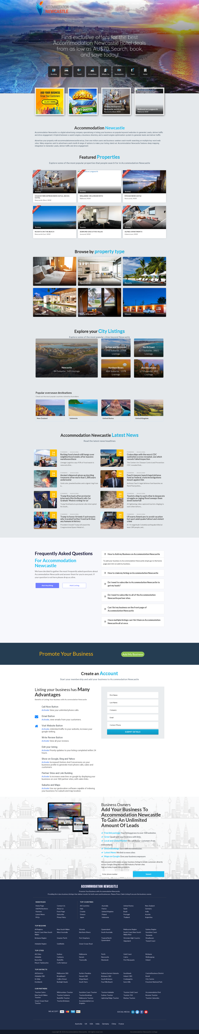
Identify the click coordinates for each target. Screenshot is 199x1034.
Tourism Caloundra (152, 998)
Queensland (105, 929)
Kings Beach (83, 979)
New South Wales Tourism (41, 996)
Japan (82, 917)
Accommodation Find (153, 992)
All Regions (39, 929)
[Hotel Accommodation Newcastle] (145, 71)
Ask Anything (47, 585)
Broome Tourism (151, 995)
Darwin (81, 957)
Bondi (148, 976)
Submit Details (132, 732)
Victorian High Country (131, 938)
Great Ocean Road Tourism (41, 1002)
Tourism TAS (128, 995)
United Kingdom (141, 418)
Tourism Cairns (40, 992)
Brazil (125, 911)
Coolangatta (127, 979)
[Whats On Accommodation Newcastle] (105, 71)
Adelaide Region (41, 944)
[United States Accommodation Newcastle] (115, 407)
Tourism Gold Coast (130, 992)
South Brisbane (106, 979)
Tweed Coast (150, 941)
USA (91, 1024)
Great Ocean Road (86, 944)
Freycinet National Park (154, 982)
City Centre (150, 979)
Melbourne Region (130, 929)
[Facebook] (142, 1012)
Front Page (61, 911)
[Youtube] (146, 1012)
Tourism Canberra (63, 995)
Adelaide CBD (40, 976)
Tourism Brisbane (63, 1001)
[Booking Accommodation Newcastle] (53, 71)
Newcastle (105, 957)
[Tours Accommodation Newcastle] (132, 71)
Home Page (40, 906)
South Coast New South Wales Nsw (132, 933)
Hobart (148, 960)
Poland (104, 914)
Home (106, 4)
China (114, 1024)
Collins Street (62, 979)
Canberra (60, 957)
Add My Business (132, 654)
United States (108, 418)
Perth (103, 954)
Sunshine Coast (151, 932)
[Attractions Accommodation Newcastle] (92, 71)
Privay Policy (61, 917)
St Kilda (37, 979)
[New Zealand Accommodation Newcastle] (50, 407)
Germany (148, 909)
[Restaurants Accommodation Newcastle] (119, 71)
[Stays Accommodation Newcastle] (66, 71)
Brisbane (149, 954)
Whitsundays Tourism (65, 992)
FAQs (38, 917)
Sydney (59, 954)
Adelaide (38, 957)
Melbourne (83, 954)
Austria (147, 914)
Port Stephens (84, 938)
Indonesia (74, 418)
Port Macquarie (129, 960)
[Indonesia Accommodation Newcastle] (83, 407)
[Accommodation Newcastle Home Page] (52, 8)
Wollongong (150, 957)
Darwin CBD (83, 976)
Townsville (83, 960)
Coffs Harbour (62, 963)
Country (159, 4)
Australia (105, 906)
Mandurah (104, 960)
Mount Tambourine (41, 963)
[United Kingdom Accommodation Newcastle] (148, 407)
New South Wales (63, 929)
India (147, 911)
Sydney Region (151, 929)
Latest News (124, 4)
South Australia (106, 932)
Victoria (82, 929)
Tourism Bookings (85, 995)
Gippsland (127, 941)
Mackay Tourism (129, 998)
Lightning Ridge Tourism (110, 998)
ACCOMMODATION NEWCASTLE (99, 886)
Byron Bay (38, 960)
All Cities (38, 954)
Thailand (126, 917)
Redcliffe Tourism (63, 998)
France (104, 909)
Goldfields (60, 944)
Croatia (82, 911)
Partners (113, 4)
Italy (81, 909)
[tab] (132, 554)
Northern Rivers (85, 932)
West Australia (62, 932)
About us (60, 909)
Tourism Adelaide (107, 992)
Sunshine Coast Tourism (88, 992)
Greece (82, 914)
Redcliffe (60, 960)
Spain (125, 909)
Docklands (38, 982)
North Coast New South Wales (43, 933)
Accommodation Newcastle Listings (143, 1032)
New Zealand (42, 418)
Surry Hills (127, 982)
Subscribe (135, 4)
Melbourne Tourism (86, 998)
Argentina (148, 917)
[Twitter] (137, 1012)
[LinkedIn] (133, 1012)
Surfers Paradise (85, 973)
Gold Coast (127, 954)
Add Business (148, 4)
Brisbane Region (41, 938)
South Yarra (83, 982)
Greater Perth (62, 938)
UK (86, 1024)
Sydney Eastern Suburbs (110, 973)
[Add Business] (50, 101)
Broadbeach (61, 976)
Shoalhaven (150, 938)
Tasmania (149, 935)
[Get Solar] (83, 101)
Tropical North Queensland (106, 939)
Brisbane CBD (106, 976)
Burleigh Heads (62, 982)
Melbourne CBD (62, 973)
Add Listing (74, 585)
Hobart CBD (127, 976)
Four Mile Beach (107, 982)
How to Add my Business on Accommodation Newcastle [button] (134, 554)
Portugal (126, 914)
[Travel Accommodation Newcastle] (79, 71)
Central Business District (155, 973)
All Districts (39, 973)
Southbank (127, 973)
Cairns (125, 957)
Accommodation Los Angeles (86, 1002)
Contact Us (61, 906)
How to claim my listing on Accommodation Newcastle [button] (133, 573)
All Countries (84, 906)
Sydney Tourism (107, 995)
